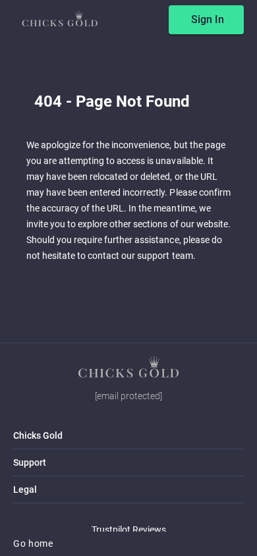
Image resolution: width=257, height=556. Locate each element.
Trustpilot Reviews (129, 529)
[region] (128, 278)
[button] (128, 366)
